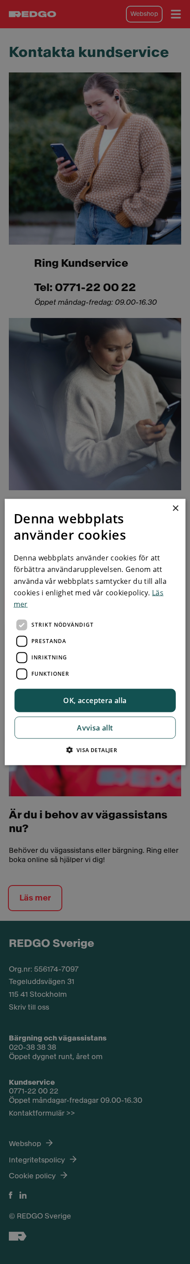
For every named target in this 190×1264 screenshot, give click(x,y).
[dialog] (95, 632)
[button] (95, 749)
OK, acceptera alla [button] (94, 700)
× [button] (175, 508)
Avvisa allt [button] (95, 727)
